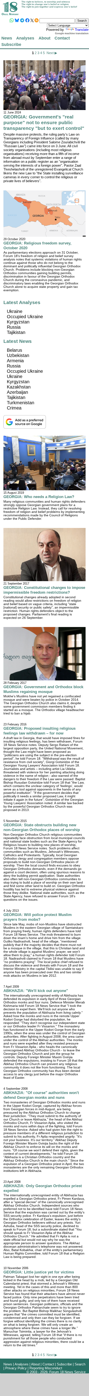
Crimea (14, 407)
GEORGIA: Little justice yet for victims (38, 1272)
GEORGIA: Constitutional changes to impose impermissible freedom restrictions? (44, 590)
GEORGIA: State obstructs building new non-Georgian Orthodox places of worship (41, 827)
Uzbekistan (18, 355)
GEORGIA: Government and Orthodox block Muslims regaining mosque (43, 689)
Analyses (25, 38)
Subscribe (11, 44)
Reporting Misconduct (45, 1368)
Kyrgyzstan (18, 321)
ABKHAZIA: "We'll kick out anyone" (35, 990)
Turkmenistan (20, 402)
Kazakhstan (19, 386)
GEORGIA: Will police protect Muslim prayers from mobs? (37, 917)
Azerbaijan (17, 392)
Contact (62, 38)
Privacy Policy (16, 1368)
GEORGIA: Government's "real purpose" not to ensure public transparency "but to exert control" (43, 122)
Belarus (14, 350)
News (6, 38)
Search (80, 1364)
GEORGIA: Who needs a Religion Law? (38, 496)
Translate (82, 29)
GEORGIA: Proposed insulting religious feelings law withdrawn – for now (39, 730)
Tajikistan (16, 332)
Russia (14, 327)
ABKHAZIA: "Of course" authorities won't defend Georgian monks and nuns (41, 1095)
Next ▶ (52, 53)
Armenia (15, 360)
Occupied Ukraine (25, 316)
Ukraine (14, 311)
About (44, 38)
